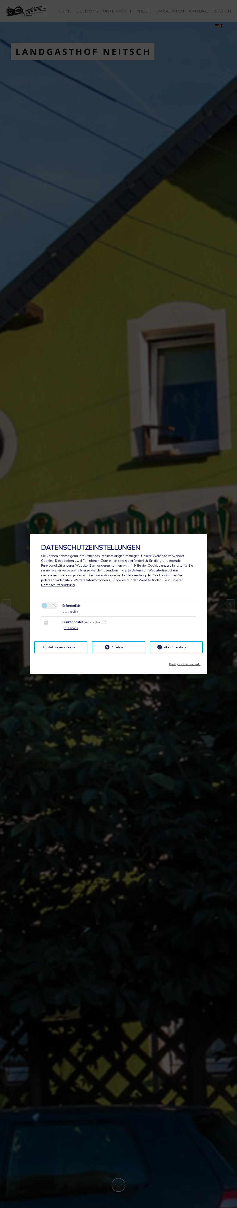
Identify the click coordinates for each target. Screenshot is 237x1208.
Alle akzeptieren (176, 647)
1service (70, 612)
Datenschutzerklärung (58, 585)
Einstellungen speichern (60, 647)
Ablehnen (118, 647)
